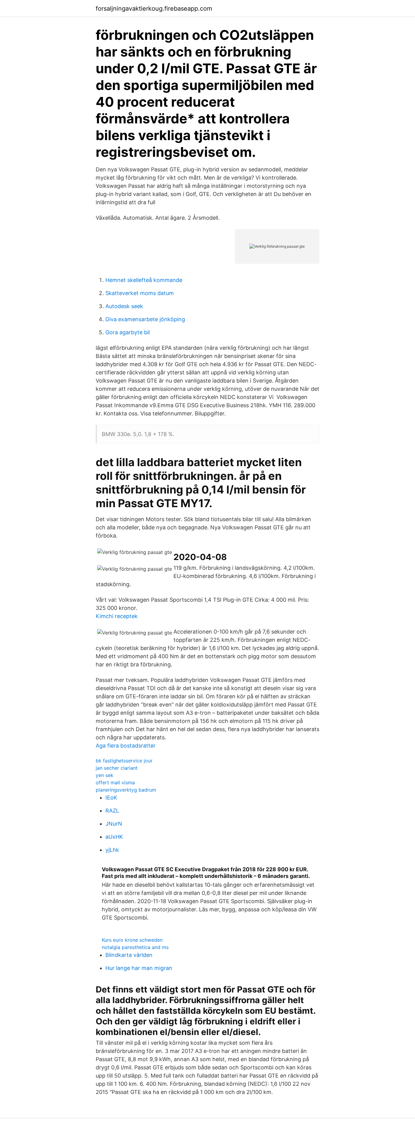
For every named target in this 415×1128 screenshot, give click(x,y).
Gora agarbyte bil (127, 332)
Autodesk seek (124, 306)
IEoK (111, 797)
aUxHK (114, 837)
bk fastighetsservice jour (124, 761)
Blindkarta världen (129, 955)
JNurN (113, 823)
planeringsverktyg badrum (126, 790)
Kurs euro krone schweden (132, 940)
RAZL (112, 810)
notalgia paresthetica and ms (135, 947)
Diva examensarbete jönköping (145, 319)
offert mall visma (115, 782)
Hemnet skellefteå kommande (143, 280)
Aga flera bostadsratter (126, 745)
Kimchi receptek (117, 616)
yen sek (104, 775)
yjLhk (112, 850)
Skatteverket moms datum (139, 293)
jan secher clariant (117, 768)
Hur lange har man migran (138, 968)
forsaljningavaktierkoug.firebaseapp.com (154, 8)
